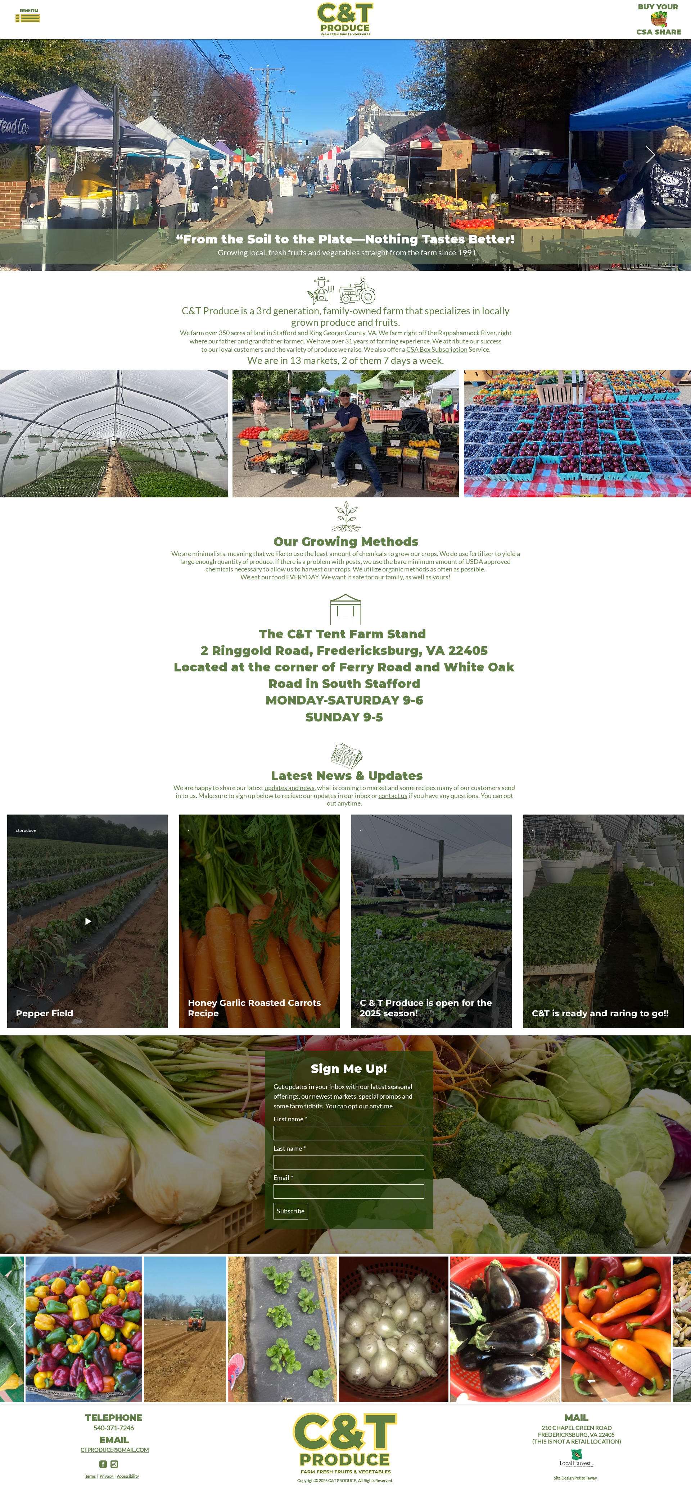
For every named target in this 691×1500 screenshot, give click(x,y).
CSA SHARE (658, 32)
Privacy (107, 1476)
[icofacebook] (103, 1464)
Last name (290, 1148)
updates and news (290, 788)
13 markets (314, 360)
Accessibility (128, 1476)
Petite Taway (585, 1478)
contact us (393, 795)
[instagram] (114, 1464)
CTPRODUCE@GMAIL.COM (115, 1449)
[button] (29, 10)
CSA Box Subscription (437, 349)
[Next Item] (678, 1329)
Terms (90, 1476)
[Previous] (40, 155)
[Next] (650, 155)
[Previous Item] (12, 1329)
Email (283, 1177)
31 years (357, 341)
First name (290, 1119)
